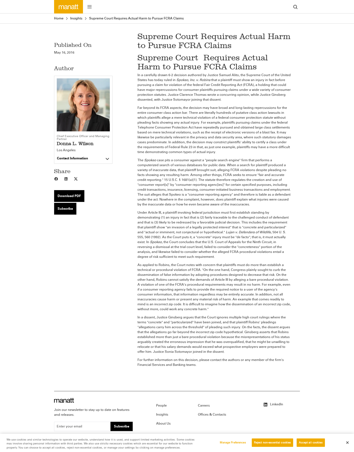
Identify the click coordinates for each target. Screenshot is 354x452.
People (161, 405)
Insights (76, 18)
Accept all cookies (310, 442)
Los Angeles (66, 150)
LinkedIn (276, 404)
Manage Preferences (233, 442)
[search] (295, 7)
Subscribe (65, 209)
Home (59, 18)
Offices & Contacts (212, 414)
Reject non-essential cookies (272, 442)
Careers (204, 405)
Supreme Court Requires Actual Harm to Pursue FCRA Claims (136, 18)
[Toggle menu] (89, 7)
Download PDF (69, 196)
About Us (163, 423)
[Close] (347, 442)
